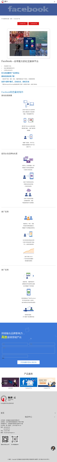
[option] (10, 383)
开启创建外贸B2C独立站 (28, 362)
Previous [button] (3, 383)
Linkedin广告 (22, 23)
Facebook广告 (34, 23)
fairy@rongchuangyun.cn (9, 432)
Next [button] (54, 383)
